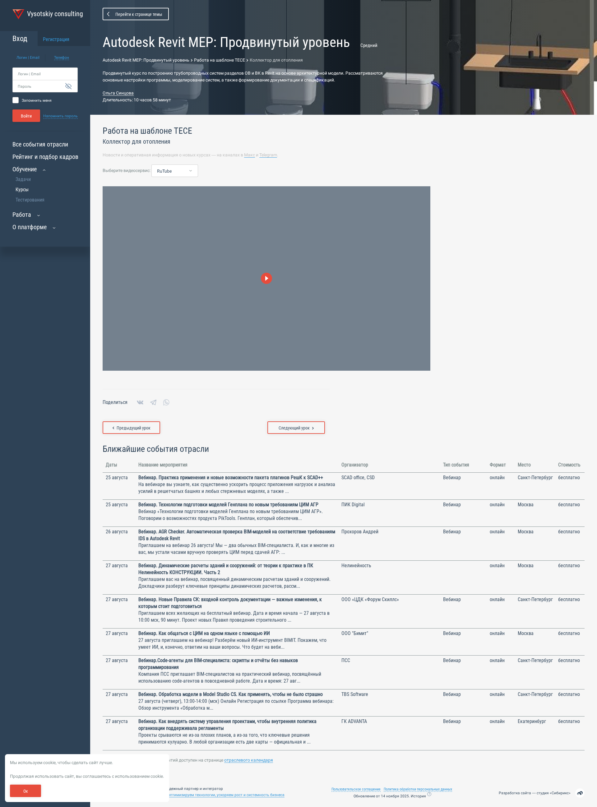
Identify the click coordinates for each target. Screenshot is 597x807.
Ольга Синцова (118, 92)
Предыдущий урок (133, 427)
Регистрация (56, 39)
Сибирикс (560, 793)
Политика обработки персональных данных (418, 789)
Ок (25, 791)
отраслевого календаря (248, 760)
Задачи (23, 179)
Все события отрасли (40, 144)
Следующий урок (294, 427)
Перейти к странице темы (138, 14)
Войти (26, 116)
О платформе (29, 227)
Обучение (24, 169)
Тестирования (30, 200)
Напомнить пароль (60, 116)
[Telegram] (153, 402)
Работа (21, 214)
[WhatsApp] (166, 402)
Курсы (22, 189)
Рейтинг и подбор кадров (45, 156)
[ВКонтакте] (140, 402)
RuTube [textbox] (164, 171)
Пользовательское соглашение (356, 789)
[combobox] (175, 171)
